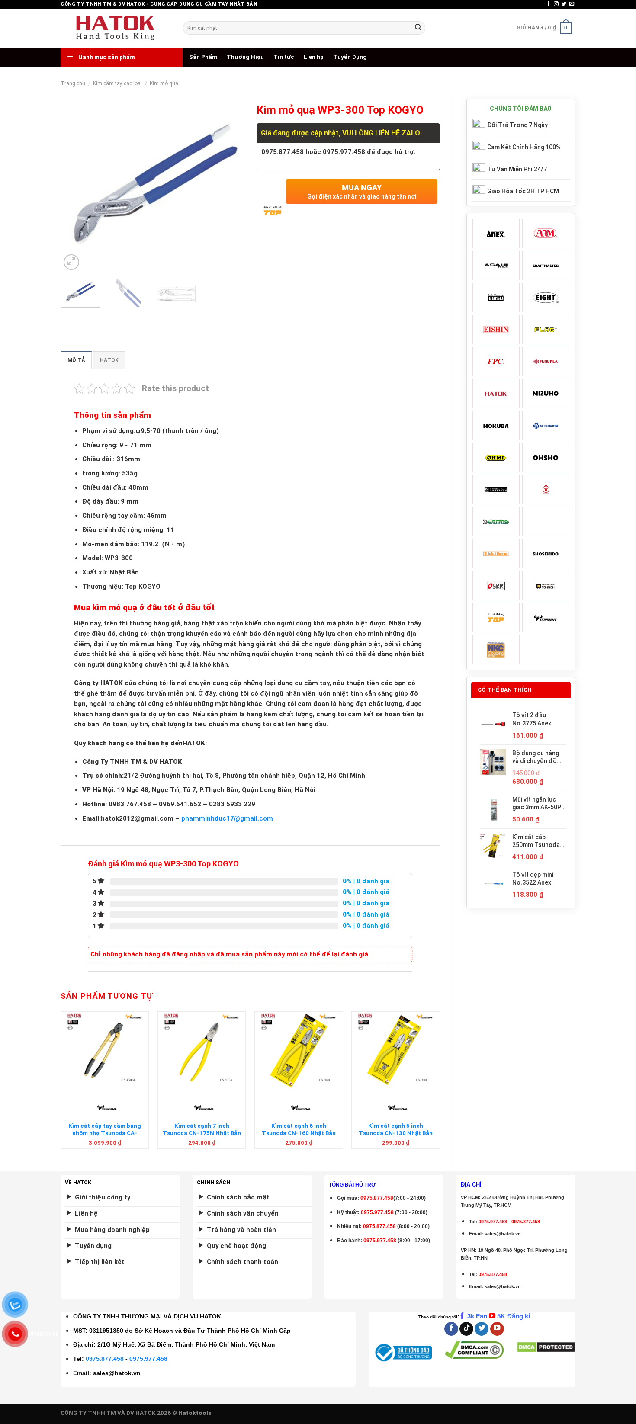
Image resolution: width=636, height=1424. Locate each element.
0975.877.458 (105, 1358)
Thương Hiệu (245, 57)
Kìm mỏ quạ (164, 83)
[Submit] (418, 28)
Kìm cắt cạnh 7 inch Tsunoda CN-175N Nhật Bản (202, 1129)
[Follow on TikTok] (466, 1329)
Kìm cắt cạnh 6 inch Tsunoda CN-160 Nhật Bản (299, 1129)
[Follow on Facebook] (548, 3)
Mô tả (76, 360)
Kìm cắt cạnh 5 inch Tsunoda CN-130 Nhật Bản (396, 1129)
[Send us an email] (571, 3)
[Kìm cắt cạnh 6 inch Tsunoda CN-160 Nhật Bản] (299, 1051)
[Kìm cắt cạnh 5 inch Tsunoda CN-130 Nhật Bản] (396, 1051)
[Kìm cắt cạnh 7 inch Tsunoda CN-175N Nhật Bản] (202, 1051)
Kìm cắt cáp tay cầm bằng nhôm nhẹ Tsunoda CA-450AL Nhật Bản (104, 1133)
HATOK (109, 360)
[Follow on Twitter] (564, 3)
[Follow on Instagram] (556, 3)
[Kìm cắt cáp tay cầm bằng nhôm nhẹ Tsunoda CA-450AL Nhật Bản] (105, 1051)
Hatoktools (195, 1413)
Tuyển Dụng (350, 57)
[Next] (229, 185)
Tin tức (283, 57)
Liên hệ (314, 57)
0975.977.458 (377, 1212)
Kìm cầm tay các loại (117, 83)
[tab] (76, 360)
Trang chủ (73, 83)
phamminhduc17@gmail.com (227, 818)
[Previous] (75, 185)
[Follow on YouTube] (497, 1329)
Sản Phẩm (203, 57)
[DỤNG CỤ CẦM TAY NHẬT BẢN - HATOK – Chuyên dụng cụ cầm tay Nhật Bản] (115, 28)
